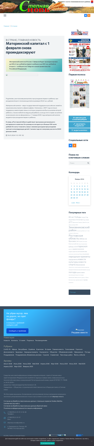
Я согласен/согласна (47, 443)
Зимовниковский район (79, 229)
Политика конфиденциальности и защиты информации (23, 408)
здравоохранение (78, 249)
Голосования (69, 349)
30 (74, 198)
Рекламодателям (41, 340)
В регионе (40, 349)
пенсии (88, 269)
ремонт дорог (81, 277)
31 (77, 198)
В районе (32, 349)
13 (85, 189)
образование (80, 265)
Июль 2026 (17, 364)
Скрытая (46, 355)
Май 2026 (35, 364)
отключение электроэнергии (81, 267)
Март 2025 (18, 366)
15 (71, 192)
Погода (73, 292)
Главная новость (29, 39)
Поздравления (9, 355)
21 (87, 192)
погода (72, 272)
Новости (7, 340)
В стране (14, 26)
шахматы (71, 282)
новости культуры (77, 260)
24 (77, 195)
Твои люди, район (66, 355)
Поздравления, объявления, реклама (28, 355)
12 (82, 189)
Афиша (14, 349)
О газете (22, 340)
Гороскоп (79, 349)
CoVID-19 (7, 349)
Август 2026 (8, 364)
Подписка (30, 340)
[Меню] (4, 15)
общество (71, 267)
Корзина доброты (81, 230)
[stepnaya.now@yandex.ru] (5, 422)
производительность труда (76, 275)
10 (77, 189)
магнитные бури (78, 254)
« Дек (73, 202)
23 (74, 195)
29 (71, 198)
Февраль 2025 (28, 366)
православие (80, 272)
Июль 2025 (64, 364)
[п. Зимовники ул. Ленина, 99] (5, 427)
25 (79, 195)
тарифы (85, 280)
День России (86, 222)
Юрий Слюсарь (83, 241)
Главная (6, 26)
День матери (72, 224)
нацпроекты (73, 259)
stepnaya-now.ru (58, 396)
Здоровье (19, 352)
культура (71, 254)
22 (71, 195)
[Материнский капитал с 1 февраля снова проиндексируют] (22, 75)
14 (87, 189)
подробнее (42, 438)
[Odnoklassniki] (88, 15)
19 (82, 192)
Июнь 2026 (27, 364)
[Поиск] (88, 163)
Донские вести (9, 352)
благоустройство (74, 244)
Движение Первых (77, 222)
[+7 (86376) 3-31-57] (5, 418)
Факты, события (79, 355)
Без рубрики (22, 349)
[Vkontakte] (85, 15)
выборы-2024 (73, 246)
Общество (53, 352)
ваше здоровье (83, 244)
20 (85, 192)
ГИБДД (83, 217)
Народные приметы (31, 352)
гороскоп (82, 246)
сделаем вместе (79, 279)
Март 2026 (54, 364)
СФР (77, 241)
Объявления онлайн (66, 352)
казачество (83, 251)
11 (79, 189)
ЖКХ (77, 224)
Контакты (14, 340)
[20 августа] (79, 93)
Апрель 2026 (44, 364)
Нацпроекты (43, 352)
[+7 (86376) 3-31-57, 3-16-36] (5, 413)
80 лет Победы (75, 217)
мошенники (86, 254)
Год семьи (86, 219)
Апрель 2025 (8, 366)
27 (85, 195)
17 (77, 192)
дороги (70, 249)
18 (79, 192)
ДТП (70, 222)
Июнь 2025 (73, 364)
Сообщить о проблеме (17, 331)
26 (82, 195)
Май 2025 (82, 364)
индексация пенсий (74, 251)
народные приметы (79, 256)
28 (87, 195)
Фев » (78, 202)
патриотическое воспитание (77, 269)
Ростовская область (76, 237)
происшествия (73, 277)
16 (74, 192)
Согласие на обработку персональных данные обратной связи (25, 406)
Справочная (54, 355)
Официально (78, 352)
